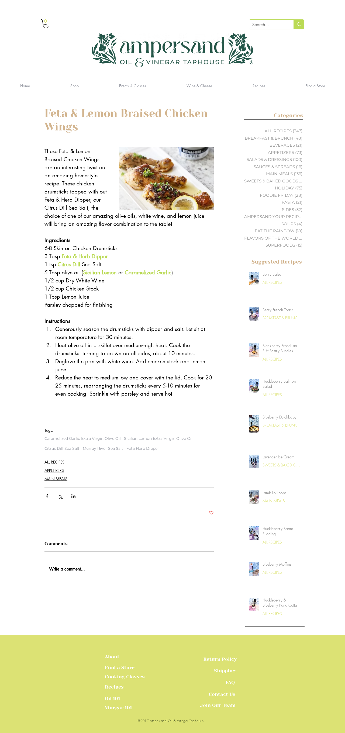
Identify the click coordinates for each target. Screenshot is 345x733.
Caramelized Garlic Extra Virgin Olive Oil (82, 438)
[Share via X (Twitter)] (60, 496)
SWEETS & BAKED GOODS (282, 465)
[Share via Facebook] (47, 496)
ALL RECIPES (54, 462)
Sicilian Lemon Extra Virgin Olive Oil (158, 438)
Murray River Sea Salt (103, 448)
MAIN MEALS (55, 478)
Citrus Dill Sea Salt (62, 448)
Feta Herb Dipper (142, 448)
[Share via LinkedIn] (73, 496)
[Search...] (299, 24)
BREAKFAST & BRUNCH (281, 318)
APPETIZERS (54, 470)
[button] (46, 23)
